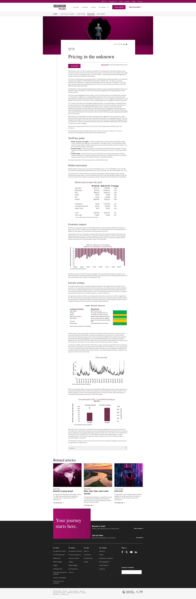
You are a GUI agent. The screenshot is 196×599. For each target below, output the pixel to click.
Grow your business (74, 558)
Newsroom (102, 551)
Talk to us (71, 572)
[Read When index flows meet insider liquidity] (98, 475)
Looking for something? (128, 567)
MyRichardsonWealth (135, 7)
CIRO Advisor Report (57, 591)
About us (86, 551)
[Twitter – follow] (126, 552)
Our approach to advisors (75, 551)
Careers (121, 1)
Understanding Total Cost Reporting (60, 573)
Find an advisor (119, 7)
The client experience (59, 554)
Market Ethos (91, 14)
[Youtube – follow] (131, 552)
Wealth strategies (57, 562)
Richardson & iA (113, 1)
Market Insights (101, 14)
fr (105, 1)
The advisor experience (75, 554)
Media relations (56, 594)
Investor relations (103, 565)
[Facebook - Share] (119, 44)
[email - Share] (126, 44)
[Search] (140, 572)
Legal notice (82, 591)
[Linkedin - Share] (124, 44)
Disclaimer (71, 448)
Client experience (73, 569)
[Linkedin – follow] (136, 552)
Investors (127, 1)
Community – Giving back (106, 558)
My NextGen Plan (57, 569)
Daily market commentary (67, 14)
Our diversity (87, 554)
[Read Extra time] (128, 475)
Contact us (140, 1)
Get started (139, 537)
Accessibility (83, 592)
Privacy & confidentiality (59, 577)
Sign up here (104, 65)
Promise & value (88, 558)
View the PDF (74, 66)
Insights (133, 1)
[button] (108, 7)
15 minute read (57, 502)
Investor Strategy (81, 14)
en (102, 1)
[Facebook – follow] (123, 552)
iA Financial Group (64, 594)
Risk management (104, 562)
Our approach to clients (59, 551)
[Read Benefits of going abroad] (67, 475)
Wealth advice (57, 558)
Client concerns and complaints (58, 582)
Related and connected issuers (73, 592)
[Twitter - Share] (121, 44)
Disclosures (65, 591)
